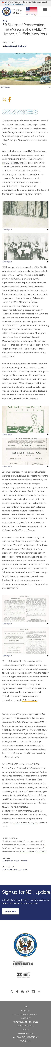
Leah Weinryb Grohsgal (15, 46)
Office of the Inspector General (25, 1014)
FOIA (25, 1007)
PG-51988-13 (41, 852)
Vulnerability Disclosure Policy (25, 1037)
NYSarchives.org (29, 700)
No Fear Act (25, 1011)
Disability (24, 861)
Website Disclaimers (25, 1026)
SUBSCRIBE (10, 911)
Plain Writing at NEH (25, 1033)
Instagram (27, 991)
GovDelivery (39, 991)
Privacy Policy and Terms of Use (25, 1022)
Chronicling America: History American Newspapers (25, 964)
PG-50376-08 (26, 852)
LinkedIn (33, 991)
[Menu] (45, 9)
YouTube (22, 991)
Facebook (9, 99)
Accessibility (25, 1018)
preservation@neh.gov (25, 822)
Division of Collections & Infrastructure (14, 869)
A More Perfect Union (25, 975)
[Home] (25, 945)
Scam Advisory (25, 1041)
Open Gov (25, 1029)
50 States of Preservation (10, 861)
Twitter (4, 99)
